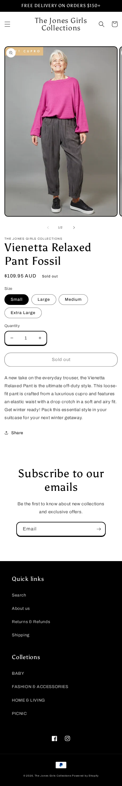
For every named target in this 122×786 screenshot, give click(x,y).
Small (17, 299)
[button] (7, 24)
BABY (18, 673)
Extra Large (23, 313)
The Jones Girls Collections (53, 775)
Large (44, 299)
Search (19, 595)
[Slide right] (74, 227)
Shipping (21, 635)
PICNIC (19, 713)
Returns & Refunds (31, 622)
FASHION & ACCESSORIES (40, 686)
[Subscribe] (98, 529)
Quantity (12, 326)
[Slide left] (47, 227)
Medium (73, 299)
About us (21, 608)
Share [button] (17, 433)
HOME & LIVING (28, 700)
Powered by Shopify (85, 775)
